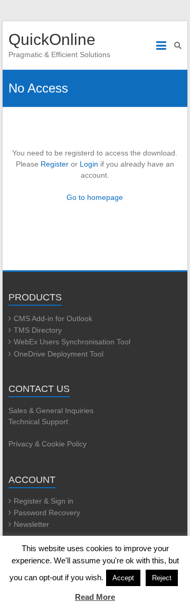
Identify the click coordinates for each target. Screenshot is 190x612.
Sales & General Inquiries (50, 410)
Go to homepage (94, 197)
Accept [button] (123, 578)
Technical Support (38, 421)
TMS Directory (38, 330)
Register (55, 164)
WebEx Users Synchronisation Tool (72, 341)
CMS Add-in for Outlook (53, 318)
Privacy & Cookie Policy (47, 444)
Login (89, 164)
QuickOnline (52, 39)
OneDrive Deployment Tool (58, 354)
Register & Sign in (43, 501)
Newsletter (31, 524)
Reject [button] (162, 578)
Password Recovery (47, 512)
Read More (95, 596)
